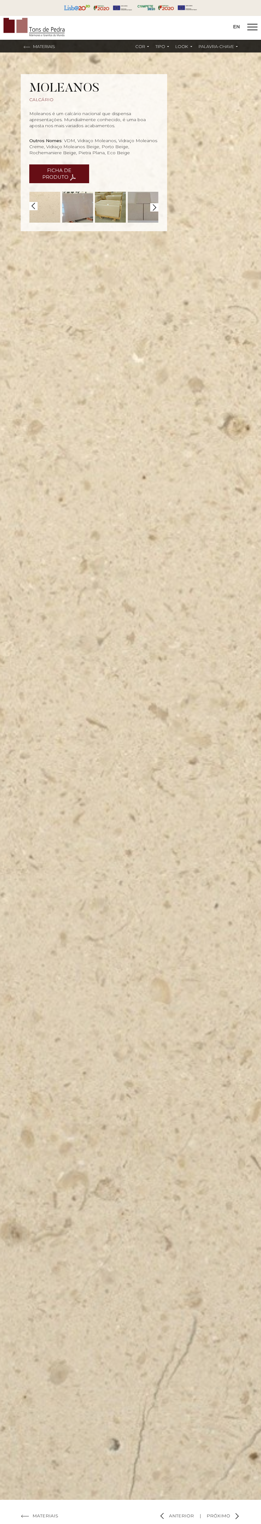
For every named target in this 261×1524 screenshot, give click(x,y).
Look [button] (182, 46)
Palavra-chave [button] (217, 46)
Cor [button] (140, 46)
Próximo (219, 1515)
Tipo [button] (160, 46)
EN (236, 27)
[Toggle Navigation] (252, 28)
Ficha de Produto (57, 174)
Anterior (181, 1515)
